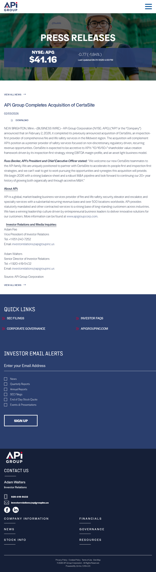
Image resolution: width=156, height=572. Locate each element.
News (13, 378)
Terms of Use (87, 559)
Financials (90, 518)
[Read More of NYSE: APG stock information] (78, 57)
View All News (12, 94)
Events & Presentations (23, 404)
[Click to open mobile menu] (148, 7)
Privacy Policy (61, 559)
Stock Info (15, 540)
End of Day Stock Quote (23, 399)
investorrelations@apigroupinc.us (33, 244)
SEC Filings (15, 318)
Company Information (26, 518)
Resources (90, 540)
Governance (92, 529)
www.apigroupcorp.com (82, 216)
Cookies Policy (75, 559)
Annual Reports (18, 389)
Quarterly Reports (20, 383)
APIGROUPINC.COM (94, 328)
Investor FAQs (92, 318)
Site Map (97, 559)
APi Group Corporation (72, 562)
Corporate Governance (26, 328)
